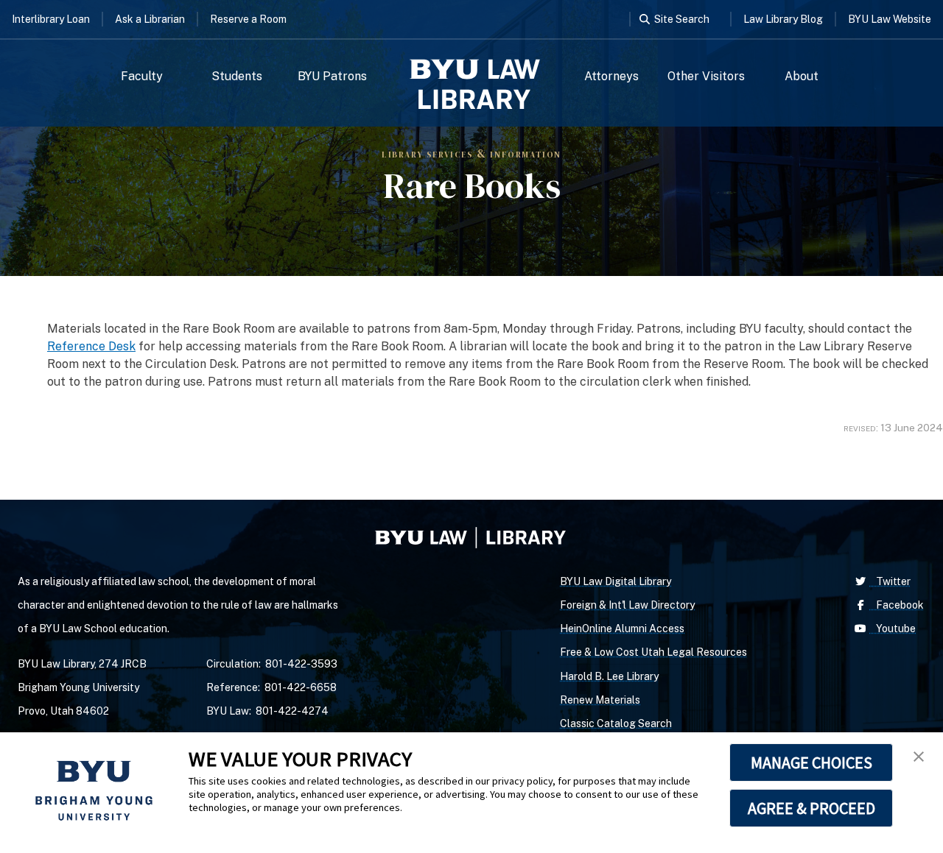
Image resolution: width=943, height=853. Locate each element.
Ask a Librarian (150, 19)
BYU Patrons (332, 76)
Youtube (892, 628)
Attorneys (611, 76)
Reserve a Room (248, 19)
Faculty (142, 76)
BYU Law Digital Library (615, 581)
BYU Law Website (889, 19)
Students (236, 76)
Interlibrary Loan (51, 19)
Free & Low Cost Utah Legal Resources (653, 652)
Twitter (890, 581)
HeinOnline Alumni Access (622, 628)
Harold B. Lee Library (609, 676)
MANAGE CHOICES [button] (811, 762)
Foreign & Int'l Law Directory (627, 605)
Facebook (896, 605)
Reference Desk (91, 346)
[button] (918, 756)
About (801, 76)
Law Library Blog (783, 19)
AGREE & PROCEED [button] (811, 808)
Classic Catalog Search (616, 723)
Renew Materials (600, 700)
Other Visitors (706, 76)
